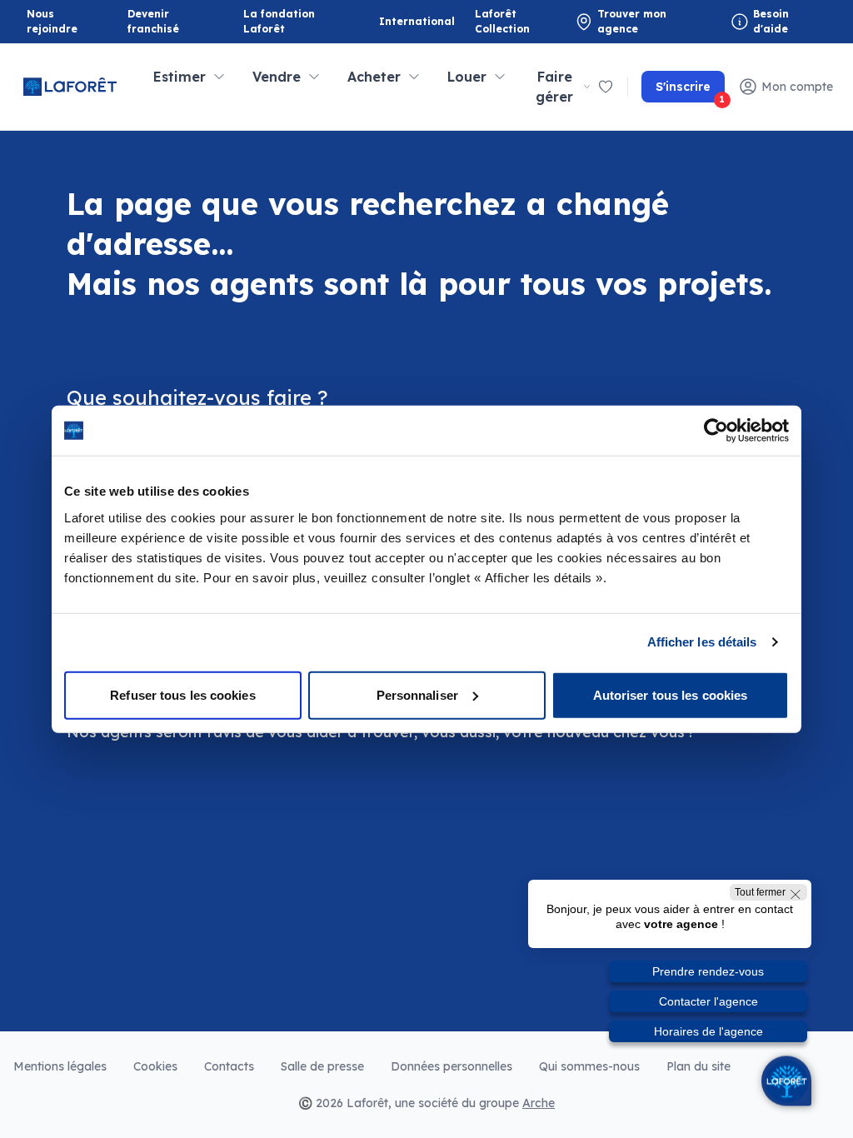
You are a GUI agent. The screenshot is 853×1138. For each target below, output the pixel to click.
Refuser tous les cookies (182, 694)
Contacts (229, 1066)
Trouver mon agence (631, 21)
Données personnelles (451, 1066)
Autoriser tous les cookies (670, 694)
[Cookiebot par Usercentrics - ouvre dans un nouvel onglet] (716, 430)
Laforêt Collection (515, 21)
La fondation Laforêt (284, 21)
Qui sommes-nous (589, 1066)
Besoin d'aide (771, 21)
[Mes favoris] (605, 86)
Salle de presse (322, 1066)
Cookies (155, 1066)
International (417, 21)
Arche (538, 1103)
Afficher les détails (702, 642)
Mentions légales (60, 1066)
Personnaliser (417, 694)
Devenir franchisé (168, 21)
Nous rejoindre (52, 21)
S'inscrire (690, 90)
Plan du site (698, 1066)
